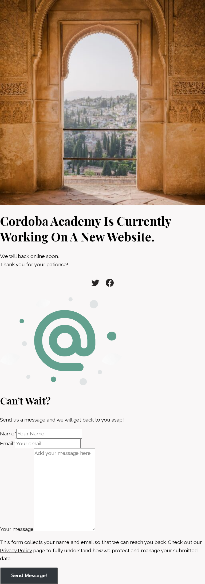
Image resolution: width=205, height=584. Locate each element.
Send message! (29, 575)
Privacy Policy (16, 550)
